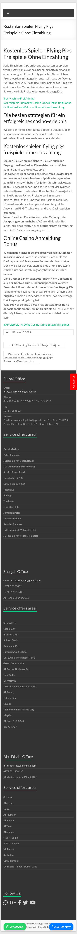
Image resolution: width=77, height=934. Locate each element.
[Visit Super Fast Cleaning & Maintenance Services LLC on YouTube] (33, 903)
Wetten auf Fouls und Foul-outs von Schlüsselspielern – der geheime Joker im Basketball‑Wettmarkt (28, 357)
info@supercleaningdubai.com (20, 391)
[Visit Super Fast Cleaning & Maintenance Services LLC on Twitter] (25, 903)
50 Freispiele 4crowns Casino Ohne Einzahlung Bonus (36, 324)
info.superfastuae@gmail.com (19, 765)
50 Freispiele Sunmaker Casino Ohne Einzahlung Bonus (37, 102)
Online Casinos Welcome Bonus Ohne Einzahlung (33, 107)
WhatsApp (16, 926)
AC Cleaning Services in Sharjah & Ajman (34, 345)
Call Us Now (63, 926)
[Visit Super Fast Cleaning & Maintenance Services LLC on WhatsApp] (5, 903)
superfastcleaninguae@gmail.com (22, 580)
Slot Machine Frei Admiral (19, 98)
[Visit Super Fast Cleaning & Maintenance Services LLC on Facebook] (19, 903)
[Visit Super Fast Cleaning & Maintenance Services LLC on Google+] (13, 903)
